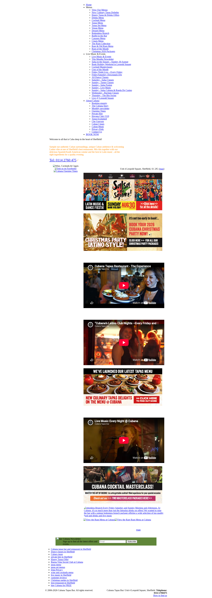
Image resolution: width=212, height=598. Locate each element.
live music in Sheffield (61, 575)
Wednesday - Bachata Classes (105, 93)
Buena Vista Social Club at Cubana (67, 562)
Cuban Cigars (98, 124)
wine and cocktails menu (62, 572)
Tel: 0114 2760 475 (62, 160)
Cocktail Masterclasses (102, 67)
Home (89, 4)
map (162, 169)
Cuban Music (98, 126)
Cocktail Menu (98, 20)
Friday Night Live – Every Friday (107, 72)
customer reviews (59, 577)
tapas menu (56, 564)
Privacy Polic (98, 129)
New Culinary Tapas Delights (105, 12)
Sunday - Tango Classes (103, 82)
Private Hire (97, 113)
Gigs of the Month (100, 69)
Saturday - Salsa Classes (103, 80)
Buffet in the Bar (99, 36)
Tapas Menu (97, 23)
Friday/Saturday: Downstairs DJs (107, 74)
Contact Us (97, 132)
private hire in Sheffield (61, 557)
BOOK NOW (92, 134)
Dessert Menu (98, 30)
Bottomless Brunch (100, 33)
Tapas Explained (99, 119)
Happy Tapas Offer (60, 559)
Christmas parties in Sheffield (64, 580)
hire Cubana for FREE (61, 585)
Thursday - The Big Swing (104, 95)
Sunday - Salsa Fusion (102, 85)
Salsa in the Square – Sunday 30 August (110, 62)
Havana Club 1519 (100, 116)
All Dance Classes (100, 77)
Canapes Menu (98, 38)
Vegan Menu (97, 28)
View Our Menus (100, 10)
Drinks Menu (98, 17)
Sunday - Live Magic (101, 87)
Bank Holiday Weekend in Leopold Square (111, 64)
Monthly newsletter (100, 108)
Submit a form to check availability (104, 160)
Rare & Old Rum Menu (102, 46)
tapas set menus (58, 567)
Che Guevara (98, 121)
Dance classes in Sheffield (63, 551)
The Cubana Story (100, 106)
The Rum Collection (101, 43)
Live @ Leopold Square (103, 98)
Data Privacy (57, 570)
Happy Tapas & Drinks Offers (105, 15)
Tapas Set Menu (99, 25)
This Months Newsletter (103, 59)
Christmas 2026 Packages (103, 51)
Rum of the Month (100, 49)
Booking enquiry (99, 103)
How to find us (160, 595)
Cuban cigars (57, 554)
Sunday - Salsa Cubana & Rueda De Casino (112, 90)
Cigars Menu (98, 41)
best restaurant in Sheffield (63, 583)
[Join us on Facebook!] (66, 168)
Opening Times (99, 111)
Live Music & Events (101, 56)
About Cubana (92, 100)
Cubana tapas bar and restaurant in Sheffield (71, 549)
